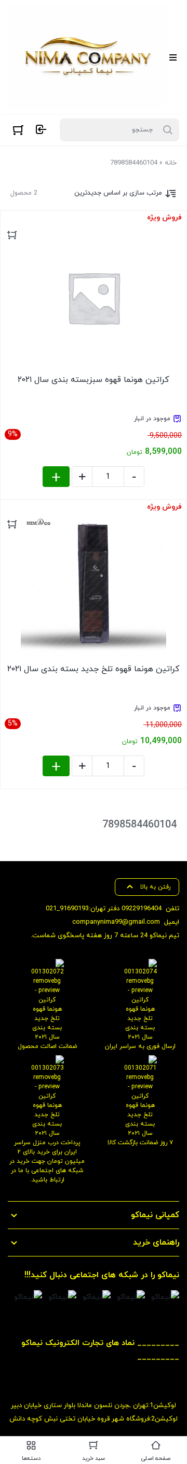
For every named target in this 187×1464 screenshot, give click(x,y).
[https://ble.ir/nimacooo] (28, 1297)
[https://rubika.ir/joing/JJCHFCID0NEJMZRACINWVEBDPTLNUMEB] (62, 1297)
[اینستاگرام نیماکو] (165, 1297)
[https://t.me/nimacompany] (97, 1297)
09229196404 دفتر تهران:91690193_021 (104, 908)
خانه (171, 163)
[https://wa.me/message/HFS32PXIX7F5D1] (131, 1297)
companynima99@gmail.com (116, 922)
